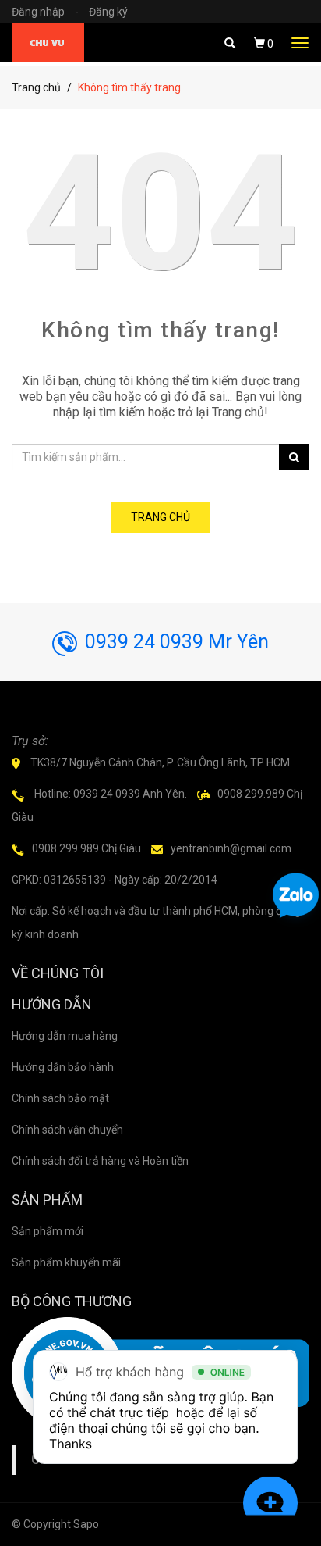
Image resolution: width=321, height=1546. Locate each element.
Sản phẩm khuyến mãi (66, 1262)
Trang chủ (36, 87)
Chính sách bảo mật (60, 1098)
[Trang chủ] (48, 42)
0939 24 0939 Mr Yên (177, 641)
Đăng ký (108, 11)
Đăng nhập (45, 11)
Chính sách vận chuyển (67, 1129)
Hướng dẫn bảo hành (63, 1067)
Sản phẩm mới (47, 1231)
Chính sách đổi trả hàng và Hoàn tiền (100, 1161)
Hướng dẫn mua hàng (65, 1036)
